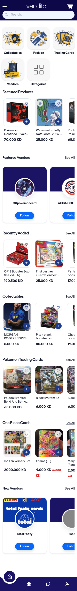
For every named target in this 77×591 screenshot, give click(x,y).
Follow (24, 215)
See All (70, 157)
